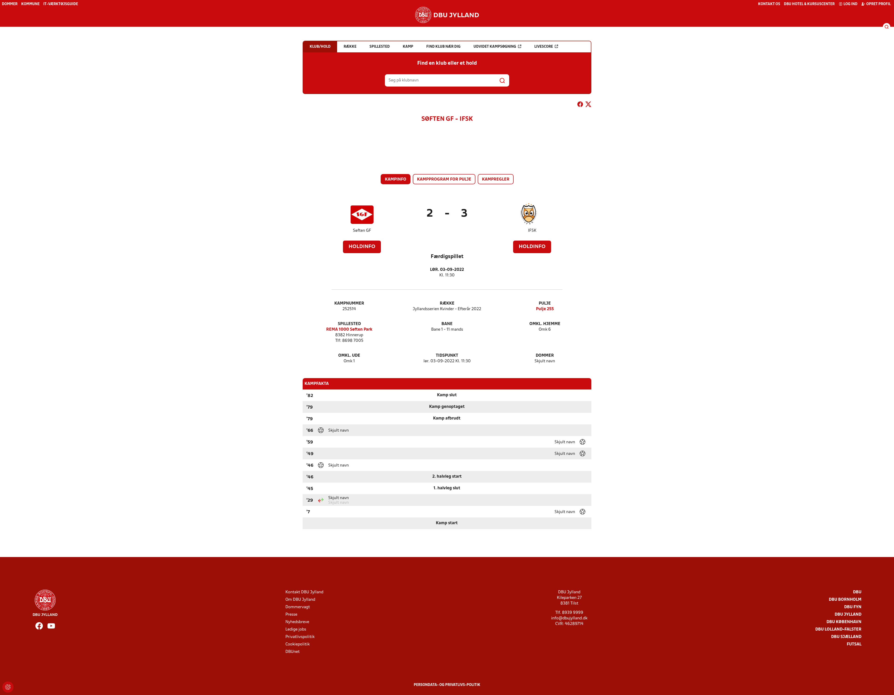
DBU (857, 592)
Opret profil (878, 4)
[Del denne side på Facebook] (580, 105)
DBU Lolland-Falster (838, 629)
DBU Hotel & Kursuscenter (809, 4)
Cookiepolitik (297, 644)
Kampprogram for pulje (444, 179)
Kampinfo (395, 179)
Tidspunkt (447, 356)
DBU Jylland (848, 615)
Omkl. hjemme (544, 324)
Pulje (545, 304)
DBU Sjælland (846, 637)
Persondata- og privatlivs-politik (447, 685)
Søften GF (362, 231)
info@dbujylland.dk (569, 618)
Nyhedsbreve (297, 622)
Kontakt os (769, 4)
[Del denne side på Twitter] (588, 105)
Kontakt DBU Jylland (304, 592)
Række (447, 304)
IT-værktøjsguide (60, 4)
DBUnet (292, 652)
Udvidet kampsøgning (495, 46)
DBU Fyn (852, 607)
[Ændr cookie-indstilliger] (8, 687)
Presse (291, 615)
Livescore (543, 46)
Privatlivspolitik (300, 637)
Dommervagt (297, 607)
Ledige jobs (295, 629)
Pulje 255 (545, 309)
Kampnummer (349, 304)
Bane (447, 324)
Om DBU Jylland (300, 600)
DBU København (843, 622)
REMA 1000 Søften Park (349, 330)
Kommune (30, 4)
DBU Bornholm (845, 600)
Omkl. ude (349, 356)
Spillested (349, 324)
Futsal (854, 644)
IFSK (532, 231)
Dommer (9, 4)
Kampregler (495, 179)
